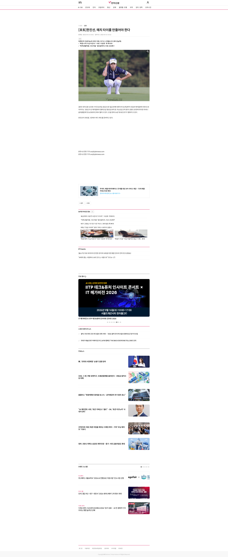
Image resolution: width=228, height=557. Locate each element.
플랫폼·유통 (123, 7)
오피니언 (148, 7)
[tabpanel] (114, 300)
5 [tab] (114, 322)
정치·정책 (139, 7)
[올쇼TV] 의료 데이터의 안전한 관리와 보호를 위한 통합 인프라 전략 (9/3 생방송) (104, 253)
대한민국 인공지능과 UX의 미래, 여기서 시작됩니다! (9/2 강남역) (99, 41)
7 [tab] (118, 322)
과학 (131, 7)
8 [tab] (120, 322)
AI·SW (80, 7)
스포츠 (80, 26)
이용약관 (87, 548)
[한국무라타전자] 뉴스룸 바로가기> (110, 193)
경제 (114, 7)
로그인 (80, 548)
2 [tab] (109, 322)
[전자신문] (114, 2)
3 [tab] (111, 322)
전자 (94, 7)
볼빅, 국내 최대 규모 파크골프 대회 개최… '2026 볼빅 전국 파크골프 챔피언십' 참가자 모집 (109, 334)
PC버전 (120, 548)
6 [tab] (116, 322)
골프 (85, 26)
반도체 (87, 7)
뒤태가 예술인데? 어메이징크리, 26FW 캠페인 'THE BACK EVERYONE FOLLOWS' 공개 (108, 341)
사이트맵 (113, 548)
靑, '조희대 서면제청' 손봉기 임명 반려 (92, 362)
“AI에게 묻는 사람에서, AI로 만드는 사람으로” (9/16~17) (96, 257)
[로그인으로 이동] (148, 2)
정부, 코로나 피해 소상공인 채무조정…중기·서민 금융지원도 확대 (101, 444)
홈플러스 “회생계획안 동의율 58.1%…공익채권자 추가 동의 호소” (102, 395)
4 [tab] (113, 322)
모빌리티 (101, 7)
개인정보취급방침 (97, 548)
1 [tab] (107, 322)
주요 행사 (82, 276)
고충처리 (106, 548)
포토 (88, 203)
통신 (108, 7)
